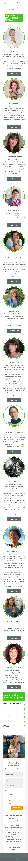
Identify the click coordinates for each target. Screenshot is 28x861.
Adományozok (16, 807)
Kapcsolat (13, 855)
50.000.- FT (10, 803)
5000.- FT (10, 794)
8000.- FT (10, 797)
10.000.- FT (10, 800)
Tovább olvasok (14, 73)
